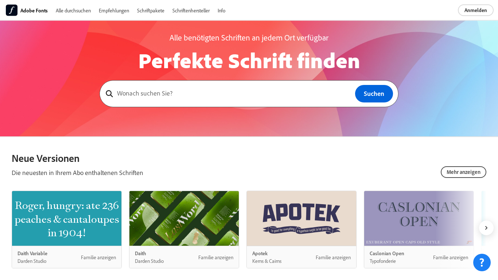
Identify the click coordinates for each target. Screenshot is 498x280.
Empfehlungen (114, 10)
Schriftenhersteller (191, 10)
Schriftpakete (150, 10)
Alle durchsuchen (73, 10)
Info (221, 10)
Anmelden (475, 10)
